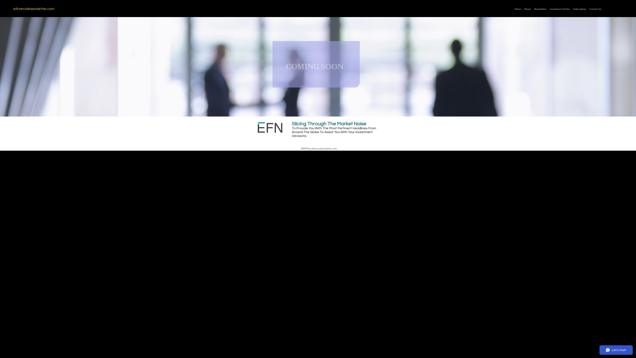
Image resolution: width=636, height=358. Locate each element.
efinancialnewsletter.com (33, 9)
